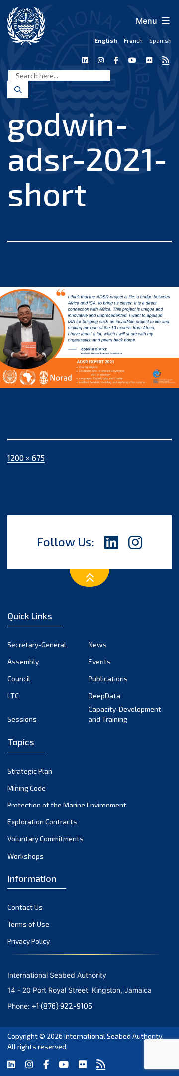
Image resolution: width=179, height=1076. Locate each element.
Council (18, 678)
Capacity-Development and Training (125, 714)
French (133, 40)
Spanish (160, 40)
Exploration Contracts (42, 821)
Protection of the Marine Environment (66, 805)
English (105, 40)
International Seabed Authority (113, 1036)
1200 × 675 (26, 457)
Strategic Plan (29, 771)
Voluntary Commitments (45, 838)
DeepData (104, 695)
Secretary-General (36, 644)
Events (100, 661)
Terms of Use (28, 924)
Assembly (23, 661)
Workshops (25, 856)
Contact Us (25, 907)
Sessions (22, 719)
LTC (13, 695)
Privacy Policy (28, 941)
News (98, 644)
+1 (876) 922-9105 (62, 1005)
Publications (108, 678)
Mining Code (26, 788)
